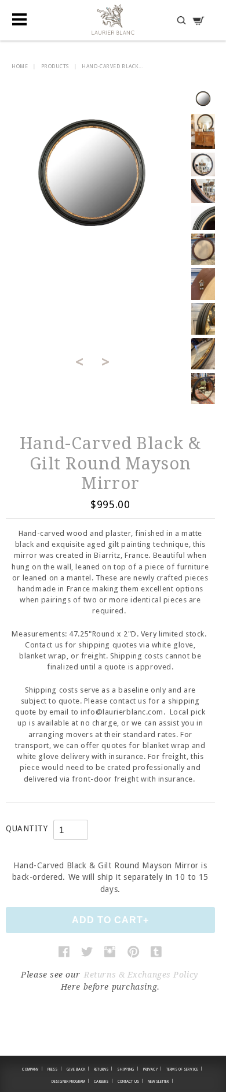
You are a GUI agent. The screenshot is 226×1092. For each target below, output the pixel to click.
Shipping (127, 1069)
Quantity (27, 828)
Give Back (78, 1069)
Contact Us (131, 1081)
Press (55, 1069)
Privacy (152, 1069)
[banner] (113, 19)
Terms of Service (184, 1069)
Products (55, 66)
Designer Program (70, 1081)
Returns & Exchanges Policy (141, 974)
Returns (103, 1069)
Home (20, 66)
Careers (103, 1081)
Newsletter (160, 1081)
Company (32, 1069)
